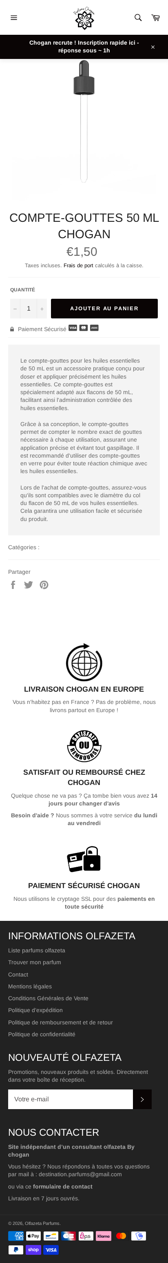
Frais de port (78, 265)
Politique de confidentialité (41, 1034)
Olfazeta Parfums (42, 1223)
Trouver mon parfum (34, 962)
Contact (18, 974)
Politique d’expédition (35, 1010)
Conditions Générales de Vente (48, 998)
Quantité (22, 290)
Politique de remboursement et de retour (60, 1022)
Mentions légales (30, 986)
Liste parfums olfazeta (36, 950)
